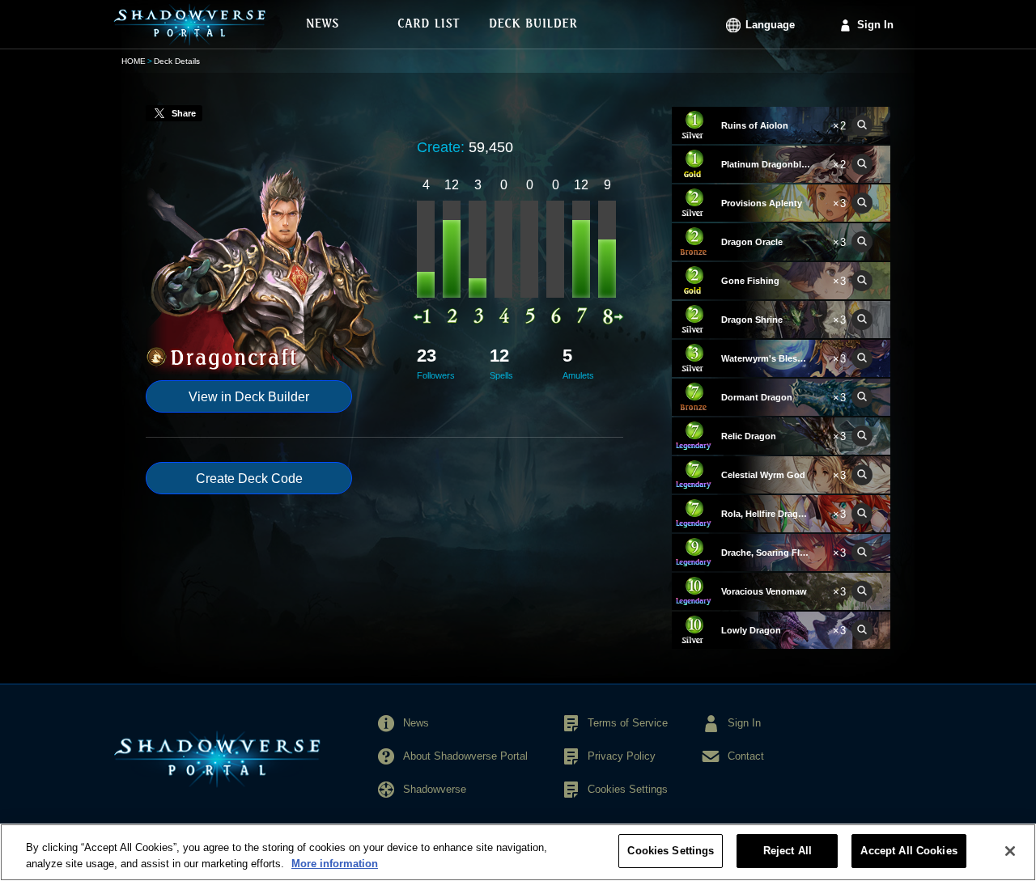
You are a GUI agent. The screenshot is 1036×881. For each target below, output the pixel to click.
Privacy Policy (622, 756)
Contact (746, 756)
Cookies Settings (670, 851)
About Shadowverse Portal (465, 756)
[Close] (1010, 851)
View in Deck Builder (249, 397)
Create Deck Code (249, 478)
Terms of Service (628, 723)
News (416, 723)
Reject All (787, 851)
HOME (133, 61)
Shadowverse (434, 789)
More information (334, 864)
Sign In (875, 25)
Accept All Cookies (908, 851)
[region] (518, 852)
